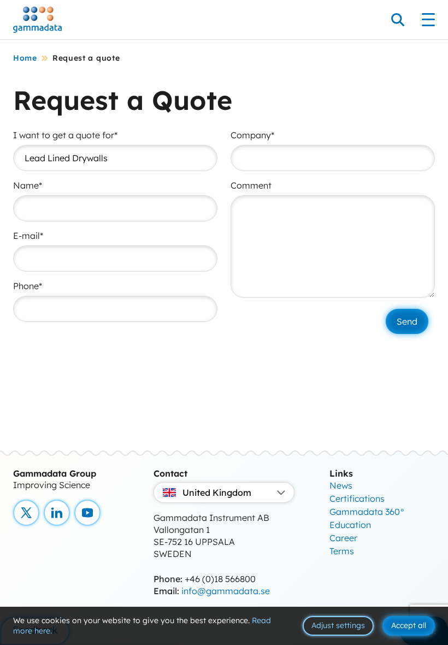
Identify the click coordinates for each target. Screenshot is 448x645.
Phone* (27, 285)
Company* (252, 135)
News (340, 485)
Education (350, 524)
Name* (27, 185)
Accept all (408, 625)
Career (343, 537)
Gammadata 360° (367, 511)
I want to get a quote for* (65, 135)
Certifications (357, 498)
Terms (341, 551)
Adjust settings (338, 625)
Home (25, 58)
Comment (251, 185)
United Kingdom (216, 492)
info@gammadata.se (225, 590)
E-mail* (28, 235)
